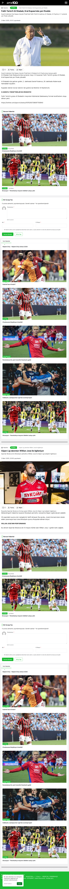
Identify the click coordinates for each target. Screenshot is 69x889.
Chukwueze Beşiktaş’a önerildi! (12, 151)
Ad (3, 222)
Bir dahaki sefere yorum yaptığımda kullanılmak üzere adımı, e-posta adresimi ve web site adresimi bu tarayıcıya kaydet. (32, 229)
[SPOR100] (12, 2)
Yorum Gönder (7, 234)
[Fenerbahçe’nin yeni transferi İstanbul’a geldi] (34, 344)
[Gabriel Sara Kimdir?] (34, 268)
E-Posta (38, 222)
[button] (66, 2)
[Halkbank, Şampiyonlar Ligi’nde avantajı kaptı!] (34, 381)
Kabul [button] (19, 883)
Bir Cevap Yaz (8, 200)
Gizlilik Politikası (8, 883)
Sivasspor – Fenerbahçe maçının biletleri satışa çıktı (18, 191)
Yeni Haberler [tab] (6, 241)
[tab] (12, 241)
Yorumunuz (10, 207)
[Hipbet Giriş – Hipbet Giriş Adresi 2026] (34, 246)
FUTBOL (5, 148)
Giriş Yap (18, 234)
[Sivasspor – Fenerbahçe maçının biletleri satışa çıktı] (34, 419)
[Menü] (3, 2)
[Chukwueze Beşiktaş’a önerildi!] (34, 306)
